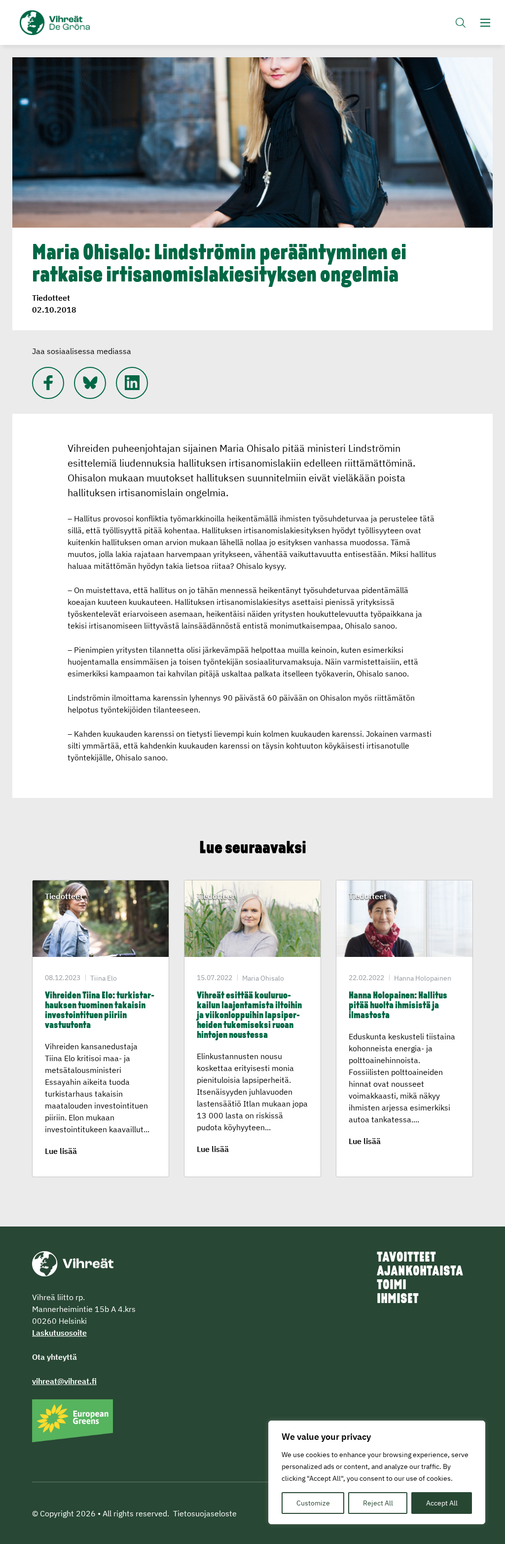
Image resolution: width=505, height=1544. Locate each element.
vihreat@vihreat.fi (64, 1381)
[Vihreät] (72, 1263)
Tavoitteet (406, 1258)
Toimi (391, 1286)
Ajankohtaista (420, 1272)
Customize (313, 1503)
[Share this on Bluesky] (90, 383)
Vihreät (60, 22)
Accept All (442, 1503)
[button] (460, 22)
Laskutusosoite (59, 1333)
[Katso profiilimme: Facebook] (48, 383)
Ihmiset (398, 1299)
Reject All (378, 1503)
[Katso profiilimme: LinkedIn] (132, 383)
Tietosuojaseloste (205, 1513)
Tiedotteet (51, 298)
